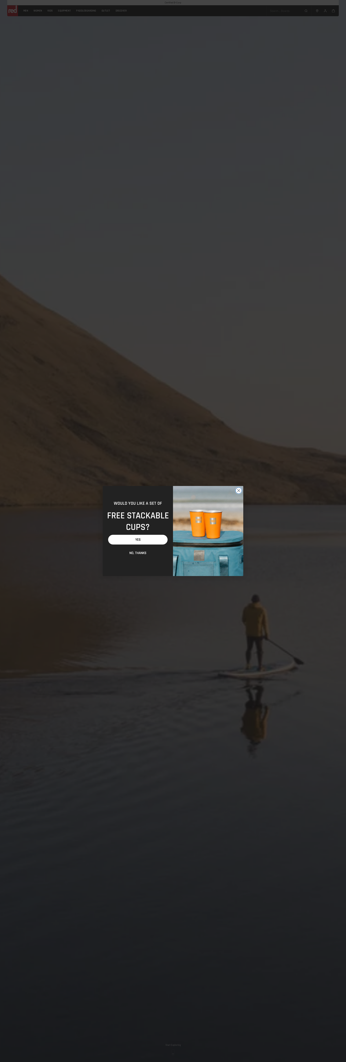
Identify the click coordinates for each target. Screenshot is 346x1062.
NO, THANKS (137, 553)
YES (138, 539)
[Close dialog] (239, 490)
